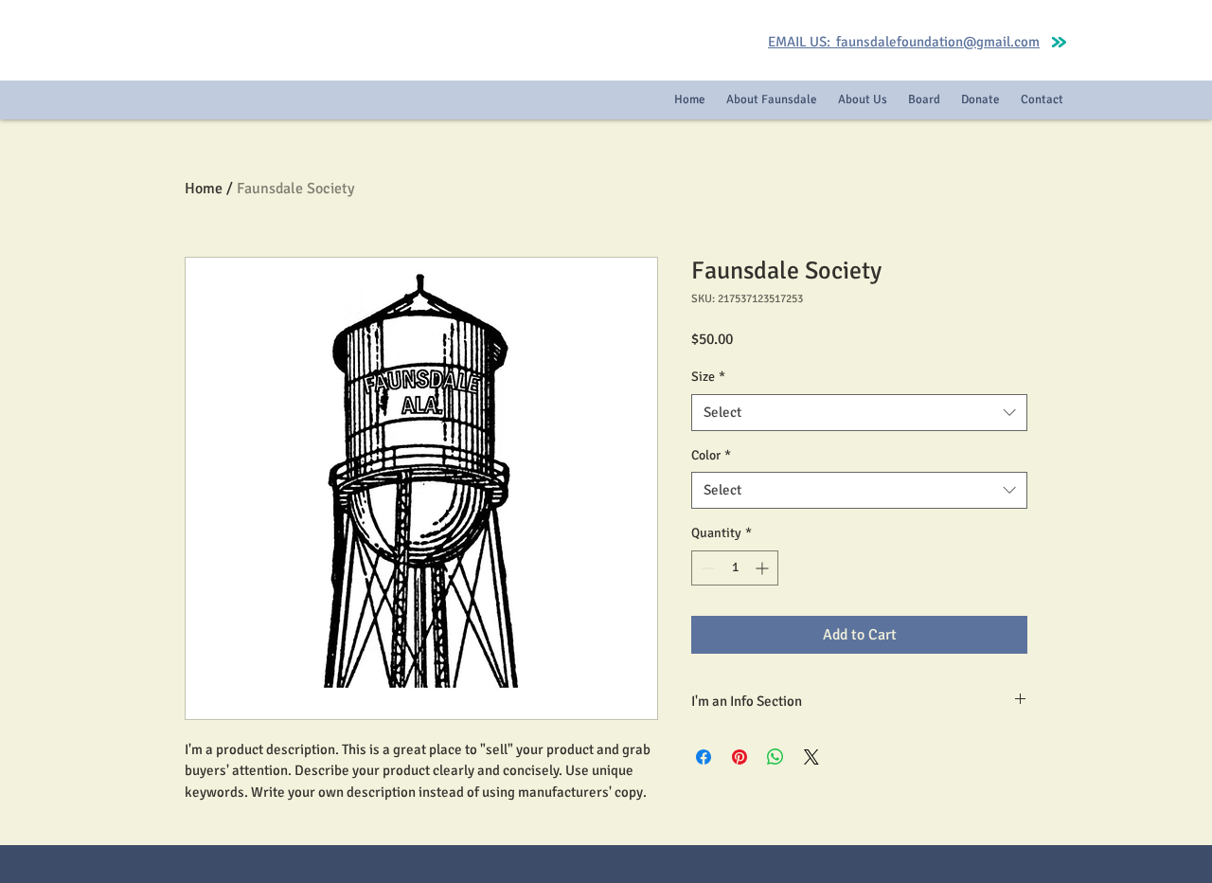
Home (204, 188)
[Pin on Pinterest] (739, 757)
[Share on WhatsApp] (775, 757)
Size (708, 377)
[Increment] (763, 568)
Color (711, 455)
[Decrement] (706, 568)
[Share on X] (811, 757)
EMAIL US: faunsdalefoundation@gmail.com (904, 41)
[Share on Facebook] (703, 757)
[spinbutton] (735, 568)
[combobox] (859, 412)
